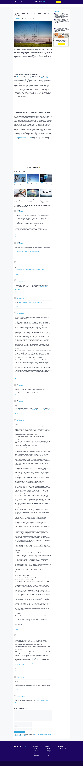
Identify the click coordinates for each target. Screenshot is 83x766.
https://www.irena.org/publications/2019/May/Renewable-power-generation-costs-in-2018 (32, 231)
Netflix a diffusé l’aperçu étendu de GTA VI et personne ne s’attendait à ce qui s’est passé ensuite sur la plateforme (61, 30)
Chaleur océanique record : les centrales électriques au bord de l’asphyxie (32, 200)
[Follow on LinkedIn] (19, 2)
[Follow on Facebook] (15, 2)
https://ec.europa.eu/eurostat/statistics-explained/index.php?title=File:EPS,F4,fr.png (31, 373)
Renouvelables (25, 5)
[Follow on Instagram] (21, 2)
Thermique (35, 5)
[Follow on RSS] (23, 2)
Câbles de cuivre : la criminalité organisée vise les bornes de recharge (20, 200)
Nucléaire (16, 5)
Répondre (16, 236)
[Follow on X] (17, 2)
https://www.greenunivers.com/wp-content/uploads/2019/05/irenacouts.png (29, 269)
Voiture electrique (52, 5)
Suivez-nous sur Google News (32, 167)
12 (36, 18)
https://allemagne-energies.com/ (42, 700)
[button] (68, 5)
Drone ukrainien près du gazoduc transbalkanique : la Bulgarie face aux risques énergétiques (46, 200)
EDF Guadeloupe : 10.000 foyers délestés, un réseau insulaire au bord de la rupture (32, 185)
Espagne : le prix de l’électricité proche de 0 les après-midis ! (19, 184)
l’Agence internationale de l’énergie (23, 137)
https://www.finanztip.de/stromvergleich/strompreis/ (25, 391)
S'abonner (58, 1)
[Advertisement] (33, 66)
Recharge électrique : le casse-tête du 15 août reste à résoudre (46, 184)
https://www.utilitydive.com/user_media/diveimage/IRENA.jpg (27, 251)
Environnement (63, 5)
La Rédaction (18, 18)
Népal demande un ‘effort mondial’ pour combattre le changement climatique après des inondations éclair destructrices (61, 21)
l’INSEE (17, 76)
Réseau (43, 5)
